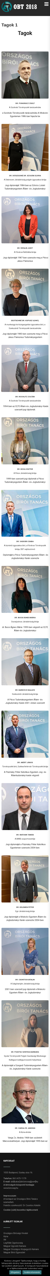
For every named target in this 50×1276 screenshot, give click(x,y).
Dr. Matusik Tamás (25, 835)
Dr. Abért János (25, 762)
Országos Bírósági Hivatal (15, 1233)
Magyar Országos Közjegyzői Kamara (21, 1249)
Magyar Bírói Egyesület (14, 1252)
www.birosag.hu (10, 1188)
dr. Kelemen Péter (25, 907)
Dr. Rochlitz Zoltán (25, 397)
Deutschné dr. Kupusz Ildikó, (25, 321)
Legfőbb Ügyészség (13, 1243)
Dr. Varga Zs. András (25, 1128)
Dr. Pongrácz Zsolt (25, 103)
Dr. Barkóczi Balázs (25, 690)
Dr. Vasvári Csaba (25, 541)
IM (4, 1239)
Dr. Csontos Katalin (25, 980)
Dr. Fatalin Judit (25, 248)
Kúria (5, 1236)
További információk (32, 1272)
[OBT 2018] (19, 2)
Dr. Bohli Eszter (25, 469)
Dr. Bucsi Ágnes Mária (25, 618)
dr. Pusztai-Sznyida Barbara (25, 1052)
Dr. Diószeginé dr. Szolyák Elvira (25, 176)
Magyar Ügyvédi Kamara (14, 1246)
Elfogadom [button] (15, 1272)
